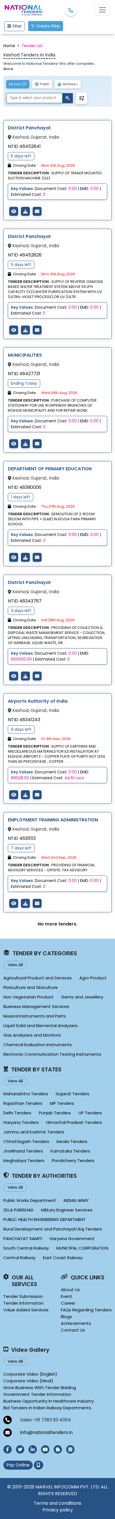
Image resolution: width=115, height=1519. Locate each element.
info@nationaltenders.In (46, 1432)
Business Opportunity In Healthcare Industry (48, 1401)
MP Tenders (62, 1103)
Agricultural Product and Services (37, 978)
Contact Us (73, 1330)
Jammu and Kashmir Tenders (33, 1132)
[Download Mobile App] (38, 1465)
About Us (70, 1290)
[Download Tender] (25, 211)
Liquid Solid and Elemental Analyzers (40, 1025)
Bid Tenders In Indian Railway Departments (47, 1408)
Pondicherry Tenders (73, 1160)
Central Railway (19, 1258)
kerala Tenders (72, 1141)
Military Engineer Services (66, 1210)
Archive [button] (69, 84)
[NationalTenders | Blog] (58, 1449)
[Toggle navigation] (102, 9)
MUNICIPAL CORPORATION (82, 1248)
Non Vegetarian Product (28, 997)
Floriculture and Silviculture (30, 987)
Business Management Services (36, 1006)
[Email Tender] (37, 211)
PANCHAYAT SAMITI (22, 1238)
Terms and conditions (57, 1503)
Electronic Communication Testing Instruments (52, 1054)
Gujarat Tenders (72, 1094)
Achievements (76, 1323)
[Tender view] (13, 211)
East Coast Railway (63, 1258)
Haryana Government (72, 1238)
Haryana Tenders (21, 1122)
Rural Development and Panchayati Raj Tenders (52, 1229)
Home (9, 46)
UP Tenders (90, 1113)
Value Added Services (26, 1310)
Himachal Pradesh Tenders (74, 1122)
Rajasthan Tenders (22, 1103)
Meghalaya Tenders (23, 1160)
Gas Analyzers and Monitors (32, 1035)
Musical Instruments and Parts (34, 1016)
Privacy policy (57, 1510)
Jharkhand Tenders (23, 1151)
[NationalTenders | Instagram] (70, 1449)
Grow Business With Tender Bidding (39, 1387)
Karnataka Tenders (70, 1151)
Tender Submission (23, 1296)
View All (15, 965)
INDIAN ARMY (76, 1200)
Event (66, 1296)
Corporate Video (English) (30, 1374)
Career (68, 1303)
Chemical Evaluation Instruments (37, 1045)
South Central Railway (26, 1248)
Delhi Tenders (17, 1113)
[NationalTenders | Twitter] (20, 1449)
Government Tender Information (37, 1394)
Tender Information (23, 1303)
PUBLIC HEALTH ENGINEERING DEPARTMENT (44, 1219)
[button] (81, 98)
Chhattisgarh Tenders (26, 1141)
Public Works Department (29, 1200)
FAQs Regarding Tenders (86, 1310)
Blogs (66, 1316)
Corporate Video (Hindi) (28, 1381)
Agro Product (93, 978)
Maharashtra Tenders (25, 1094)
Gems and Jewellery (82, 997)
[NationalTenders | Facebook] (7, 1449)
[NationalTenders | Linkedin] (32, 1449)
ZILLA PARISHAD (18, 1210)
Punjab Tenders (55, 1113)
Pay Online (18, 1465)
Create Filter (48, 26)
